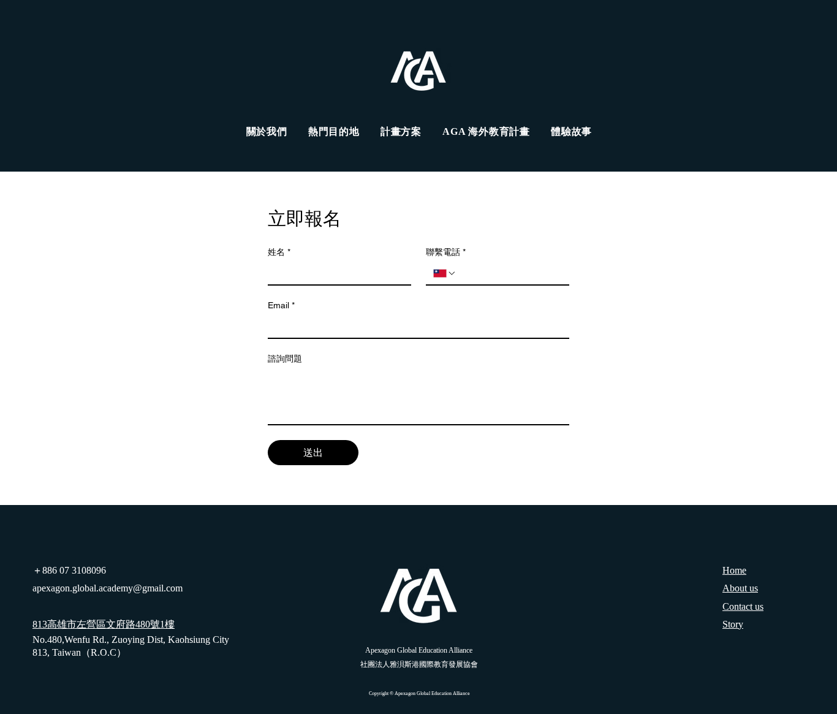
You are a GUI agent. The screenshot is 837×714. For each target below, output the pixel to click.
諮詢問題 (285, 358)
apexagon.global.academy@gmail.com (107, 588)
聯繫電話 (446, 252)
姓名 (279, 252)
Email (281, 305)
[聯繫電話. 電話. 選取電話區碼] (444, 273)
